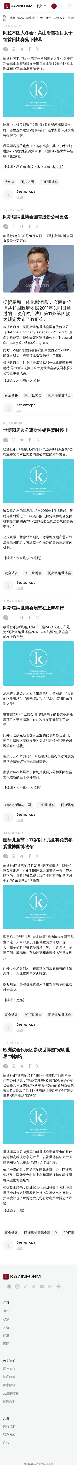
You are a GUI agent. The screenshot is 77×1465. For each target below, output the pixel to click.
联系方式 (9, 1434)
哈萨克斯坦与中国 (18, 805)
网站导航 (9, 1426)
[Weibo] (34, 1286)
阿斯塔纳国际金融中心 (40, 1233)
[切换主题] (57, 6)
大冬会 (10, 182)
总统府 (30, 18)
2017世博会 (49, 182)
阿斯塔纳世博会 (59, 395)
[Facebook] (29, 49)
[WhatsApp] (13, 49)
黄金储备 (11, 395)
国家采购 (9, 1401)
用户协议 (9, 1369)
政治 (6, 1319)
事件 (48, 18)
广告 (6, 1443)
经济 (6, 1335)
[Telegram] (21, 49)
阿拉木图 (27, 182)
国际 (6, 1344)
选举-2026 (16, 18)
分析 (6, 1327)
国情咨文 (59, 18)
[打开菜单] (70, 6)
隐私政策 (9, 1377)
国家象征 (9, 1385)
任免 (40, 18)
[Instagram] (5, 49)
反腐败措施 (10, 1393)
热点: (5, 17)
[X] (37, 49)
